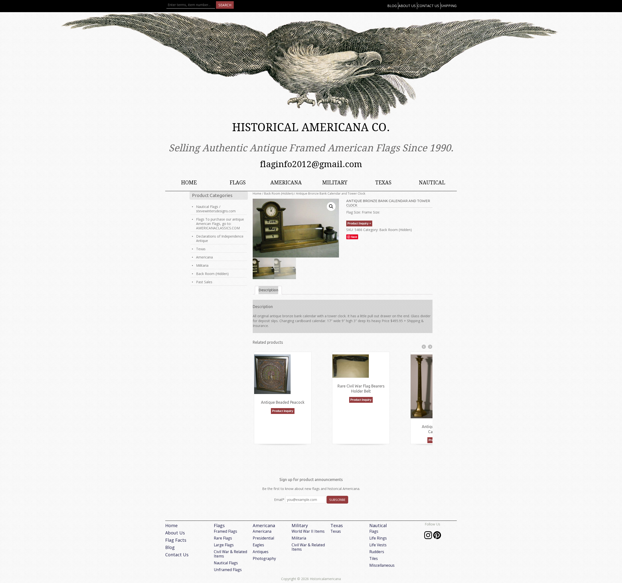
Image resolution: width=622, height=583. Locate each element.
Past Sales (204, 282)
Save (354, 237)
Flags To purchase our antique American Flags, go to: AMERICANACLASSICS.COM (220, 223)
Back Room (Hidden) (278, 193)
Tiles (373, 558)
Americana (286, 183)
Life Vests (378, 545)
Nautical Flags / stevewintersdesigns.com (216, 208)
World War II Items (308, 531)
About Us (407, 5)
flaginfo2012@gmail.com (311, 164)
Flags (238, 183)
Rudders (376, 551)
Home (189, 183)
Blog (392, 5)
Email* (279, 499)
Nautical (432, 183)
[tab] (268, 290)
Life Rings (378, 538)
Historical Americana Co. (311, 127)
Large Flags (224, 545)
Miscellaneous (382, 565)
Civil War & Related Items (230, 554)
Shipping (449, 5)
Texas (383, 183)
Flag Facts (175, 540)
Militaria (202, 265)
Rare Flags (223, 538)
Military (334, 183)
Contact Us (428, 5)
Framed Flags (225, 531)
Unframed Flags (228, 569)
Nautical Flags (226, 563)
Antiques (260, 551)
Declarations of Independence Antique (219, 238)
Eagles (258, 545)
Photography (264, 558)
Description (268, 290)
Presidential (263, 538)
